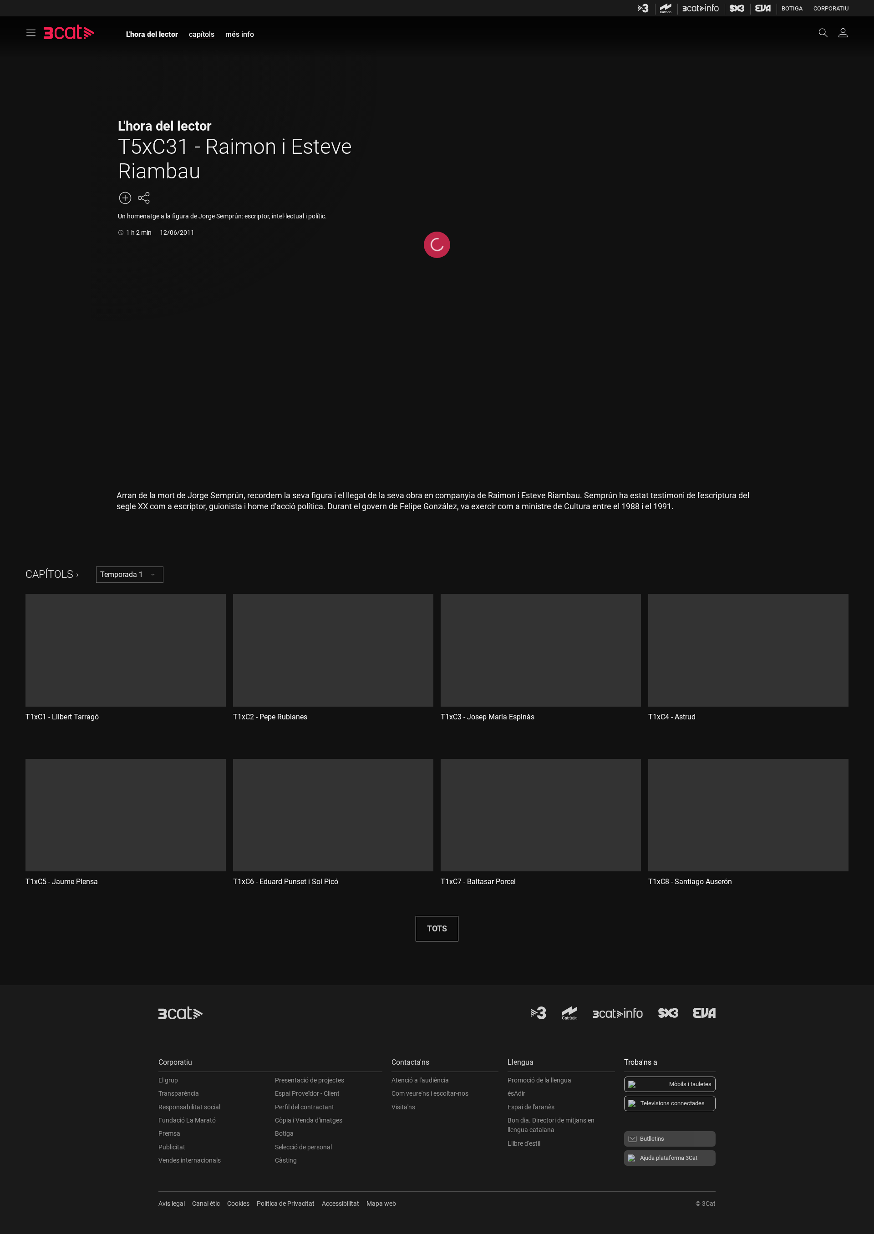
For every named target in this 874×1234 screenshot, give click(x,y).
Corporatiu (831, 8)
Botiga (792, 8)
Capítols (49, 574)
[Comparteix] (143, 198)
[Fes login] (843, 32)
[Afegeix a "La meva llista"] (125, 198)
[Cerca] (828, 32)
